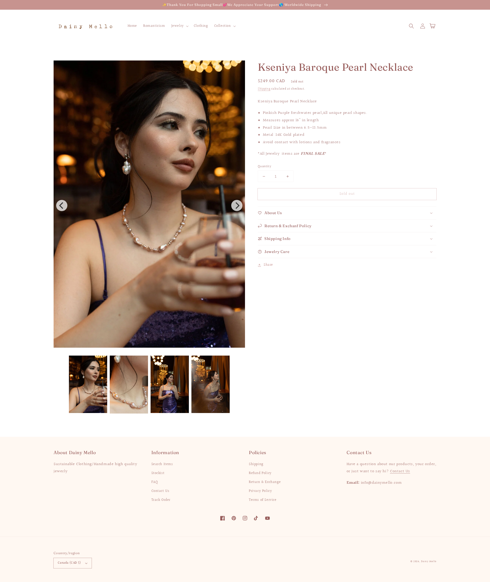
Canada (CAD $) (69, 562)
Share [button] (268, 265)
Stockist (158, 473)
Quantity (264, 166)
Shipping (264, 89)
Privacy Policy (260, 491)
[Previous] (61, 205)
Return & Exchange (265, 482)
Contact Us (160, 491)
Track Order (161, 500)
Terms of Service (263, 500)
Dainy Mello (428, 561)
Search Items (162, 464)
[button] (411, 26)
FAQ (154, 482)
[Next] (236, 205)
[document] (149, 205)
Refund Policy (260, 473)
